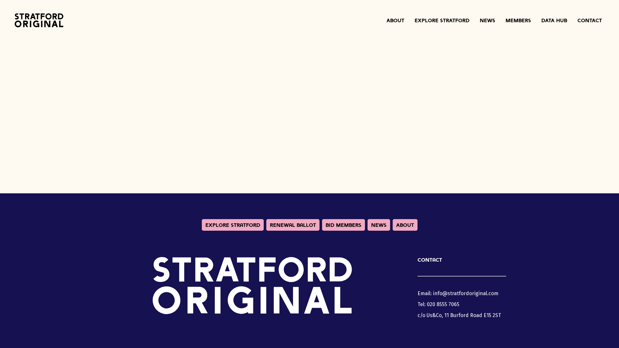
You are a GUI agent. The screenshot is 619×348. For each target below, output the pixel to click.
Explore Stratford (442, 20)
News (487, 20)
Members (518, 20)
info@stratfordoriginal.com (465, 293)
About (395, 20)
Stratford (39, 20)
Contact (589, 20)
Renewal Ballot (293, 225)
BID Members (343, 225)
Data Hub (554, 20)
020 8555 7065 (443, 304)
